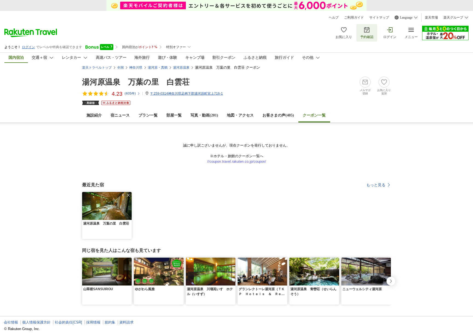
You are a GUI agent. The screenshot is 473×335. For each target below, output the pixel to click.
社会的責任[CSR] (68, 322)
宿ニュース (120, 115)
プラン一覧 (148, 115)
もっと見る (375, 185)
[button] (128, 195)
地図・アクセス (240, 115)
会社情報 (11, 322)
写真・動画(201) (204, 115)
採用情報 (93, 322)
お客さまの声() (278, 115)
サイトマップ (379, 17)
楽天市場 (431, 17)
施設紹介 (94, 115)
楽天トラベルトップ (97, 67)
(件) (130, 93)
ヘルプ (334, 17)
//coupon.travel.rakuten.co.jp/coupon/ (236, 161)
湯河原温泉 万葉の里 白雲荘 (136, 82)
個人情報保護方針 (36, 322)
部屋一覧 (174, 115)
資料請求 (126, 322)
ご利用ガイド (354, 17)
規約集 (110, 322)
